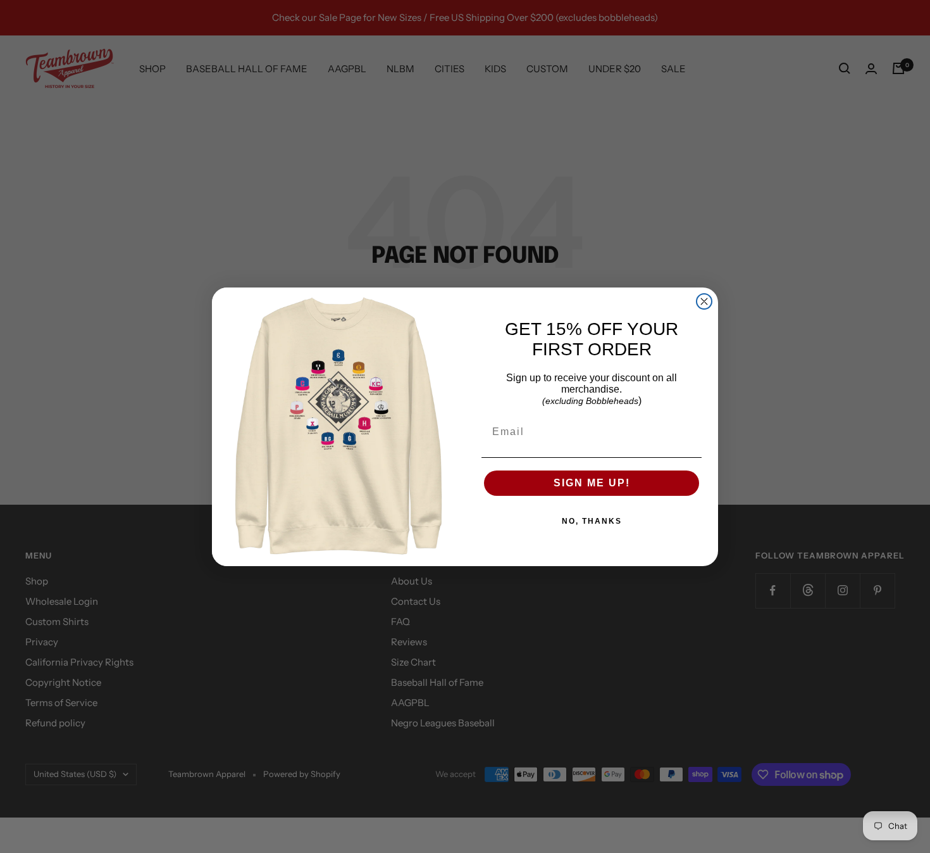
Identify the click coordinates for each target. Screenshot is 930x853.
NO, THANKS (592, 521)
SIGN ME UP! (592, 482)
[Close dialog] (704, 301)
